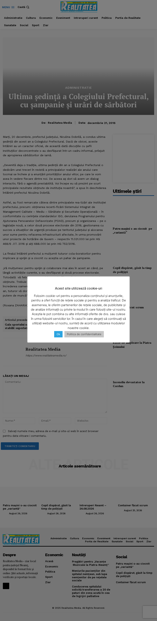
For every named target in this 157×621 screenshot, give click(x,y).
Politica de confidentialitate (84, 334)
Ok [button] (58, 334)
